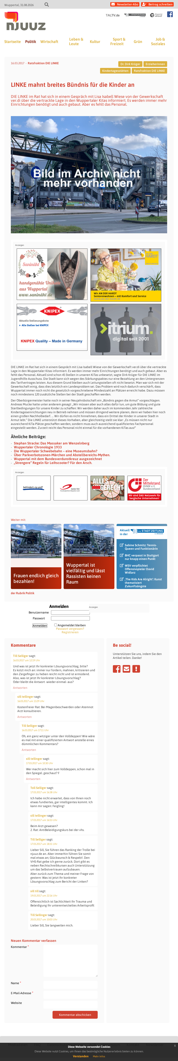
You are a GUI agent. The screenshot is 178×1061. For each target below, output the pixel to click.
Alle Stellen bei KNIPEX (33, 325)
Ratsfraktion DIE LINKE (43, 63)
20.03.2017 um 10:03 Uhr (43, 919)
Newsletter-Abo (127, 4)
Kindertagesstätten (115, 70)
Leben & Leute (76, 41)
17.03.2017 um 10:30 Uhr (39, 763)
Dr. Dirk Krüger (130, 64)
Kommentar (20, 947)
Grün (138, 41)
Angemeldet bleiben (72, 625)
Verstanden (81, 1056)
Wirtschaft (49, 41)
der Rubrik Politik (22, 593)
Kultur (95, 41)
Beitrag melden (136, 669)
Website (16, 1003)
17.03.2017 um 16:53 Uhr (43, 820)
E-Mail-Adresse (22, 993)
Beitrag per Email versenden (126, 669)
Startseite (12, 41)
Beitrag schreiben (160, 4)
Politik (30, 41)
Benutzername (39, 612)
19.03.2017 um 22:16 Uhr (43, 895)
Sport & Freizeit (117, 41)
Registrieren (70, 632)
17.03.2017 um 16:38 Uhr (43, 792)
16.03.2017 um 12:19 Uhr (26, 660)
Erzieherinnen (155, 64)
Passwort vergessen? (70, 628)
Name (16, 983)
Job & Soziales (158, 41)
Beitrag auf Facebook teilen (116, 669)
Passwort (39, 618)
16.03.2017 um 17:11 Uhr (35, 730)
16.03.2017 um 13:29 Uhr (30, 701)
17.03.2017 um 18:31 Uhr (43, 844)
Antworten (20, 687)
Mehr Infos (99, 1056)
